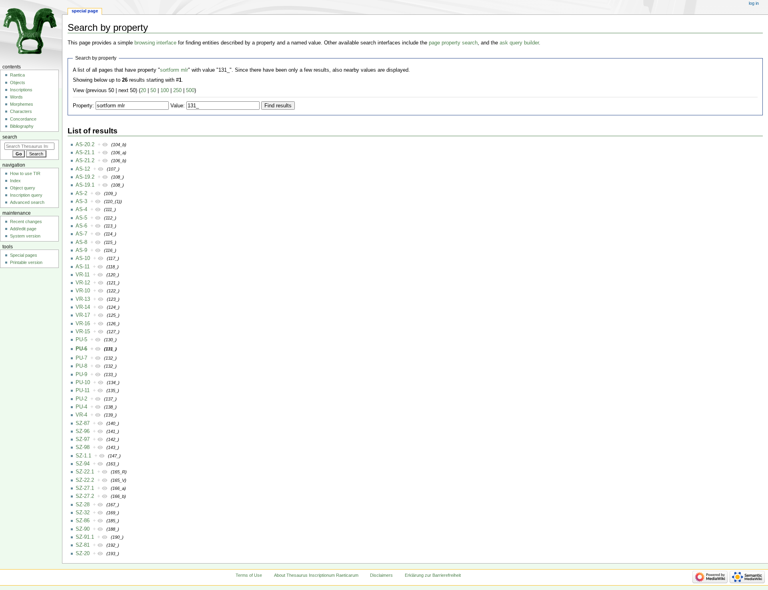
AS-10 (83, 258)
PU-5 (81, 339)
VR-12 (83, 283)
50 (153, 90)
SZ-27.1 (85, 488)
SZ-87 (83, 423)
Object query (22, 187)
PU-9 (81, 374)
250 (177, 90)
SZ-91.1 (85, 537)
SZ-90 (83, 529)
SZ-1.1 (83, 456)
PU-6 (81, 349)
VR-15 (83, 331)
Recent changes (26, 221)
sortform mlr (174, 70)
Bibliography (22, 126)
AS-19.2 (85, 177)
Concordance (23, 119)
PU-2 (81, 399)
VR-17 (83, 315)
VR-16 (83, 323)
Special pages (23, 255)
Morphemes (21, 104)
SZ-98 (83, 447)
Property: (83, 106)
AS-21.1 (85, 152)
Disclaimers (381, 575)
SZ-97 (83, 439)
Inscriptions (21, 89)
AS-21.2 (85, 160)
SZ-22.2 (85, 480)
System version (25, 236)
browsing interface (155, 43)
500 (190, 90)
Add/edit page (23, 228)
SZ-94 (83, 464)
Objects (17, 82)
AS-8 (81, 242)
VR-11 (83, 275)
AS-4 (81, 209)
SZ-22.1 (85, 472)
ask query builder (519, 43)
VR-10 (83, 291)
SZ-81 (83, 545)
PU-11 (83, 390)
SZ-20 (83, 553)
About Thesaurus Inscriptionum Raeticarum (316, 575)
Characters (21, 111)
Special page (85, 10)
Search (9, 137)
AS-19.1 (85, 185)
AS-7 (81, 234)
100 (164, 90)
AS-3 (81, 201)
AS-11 (83, 267)
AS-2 (81, 193)
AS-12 (83, 169)
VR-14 (83, 307)
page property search (453, 43)
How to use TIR (25, 173)
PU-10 (83, 382)
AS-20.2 (85, 144)
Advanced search (27, 202)
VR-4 (81, 415)
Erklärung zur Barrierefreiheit (433, 575)
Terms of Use (249, 575)
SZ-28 (83, 504)
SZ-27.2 (85, 496)
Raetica (17, 74)
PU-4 (81, 407)
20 (143, 90)
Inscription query (26, 195)
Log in (754, 3)
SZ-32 (83, 512)
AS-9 (81, 250)
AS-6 (81, 226)
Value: (177, 106)
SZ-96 (83, 431)
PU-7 (81, 358)
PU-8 (81, 366)
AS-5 (81, 218)
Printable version (26, 262)
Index (15, 180)
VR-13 (83, 299)
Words (16, 97)
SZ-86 (83, 521)
